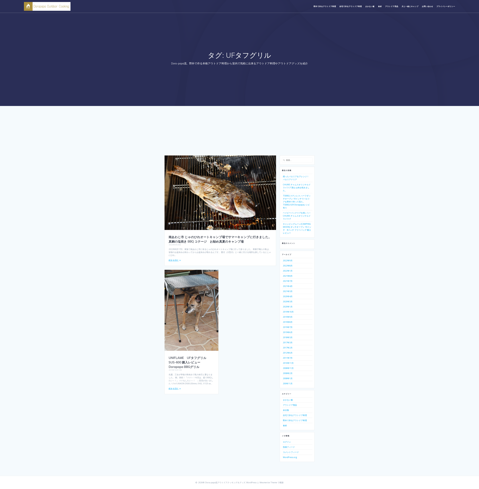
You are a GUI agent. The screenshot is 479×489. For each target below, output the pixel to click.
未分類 (286, 410)
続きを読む (174, 260)
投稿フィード (289, 447)
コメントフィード (291, 452)
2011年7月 (288, 358)
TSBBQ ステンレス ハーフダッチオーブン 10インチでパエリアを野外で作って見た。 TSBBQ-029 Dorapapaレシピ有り (297, 201)
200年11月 (288, 383)
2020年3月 (288, 301)
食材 (380, 6)
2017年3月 (288, 342)
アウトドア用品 (391, 6)
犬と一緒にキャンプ (410, 6)
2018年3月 (288, 337)
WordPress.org (290, 457)
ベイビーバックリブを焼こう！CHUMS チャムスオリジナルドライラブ (297, 215)
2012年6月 (288, 352)
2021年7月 (288, 281)
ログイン (287, 442)
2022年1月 (288, 270)
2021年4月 (288, 286)
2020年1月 (288, 306)
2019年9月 (288, 317)
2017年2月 (288, 347)
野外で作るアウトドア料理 (325, 6)
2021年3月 (288, 291)
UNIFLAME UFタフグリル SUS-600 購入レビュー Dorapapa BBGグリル (187, 362)
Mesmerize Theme (268, 482)
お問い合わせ (427, 6)
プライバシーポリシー (445, 6)
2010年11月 (288, 363)
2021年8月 (288, 276)
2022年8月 (288, 265)
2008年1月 (288, 378)
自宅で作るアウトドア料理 (350, 6)
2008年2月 (288, 373)
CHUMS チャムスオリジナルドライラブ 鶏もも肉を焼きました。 (297, 187)
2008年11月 (288, 368)
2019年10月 (288, 311)
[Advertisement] (239, 136)
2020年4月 (288, 296)
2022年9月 (288, 260)
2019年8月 (288, 322)
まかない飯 (370, 6)
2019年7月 (288, 327)
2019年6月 (288, 332)
